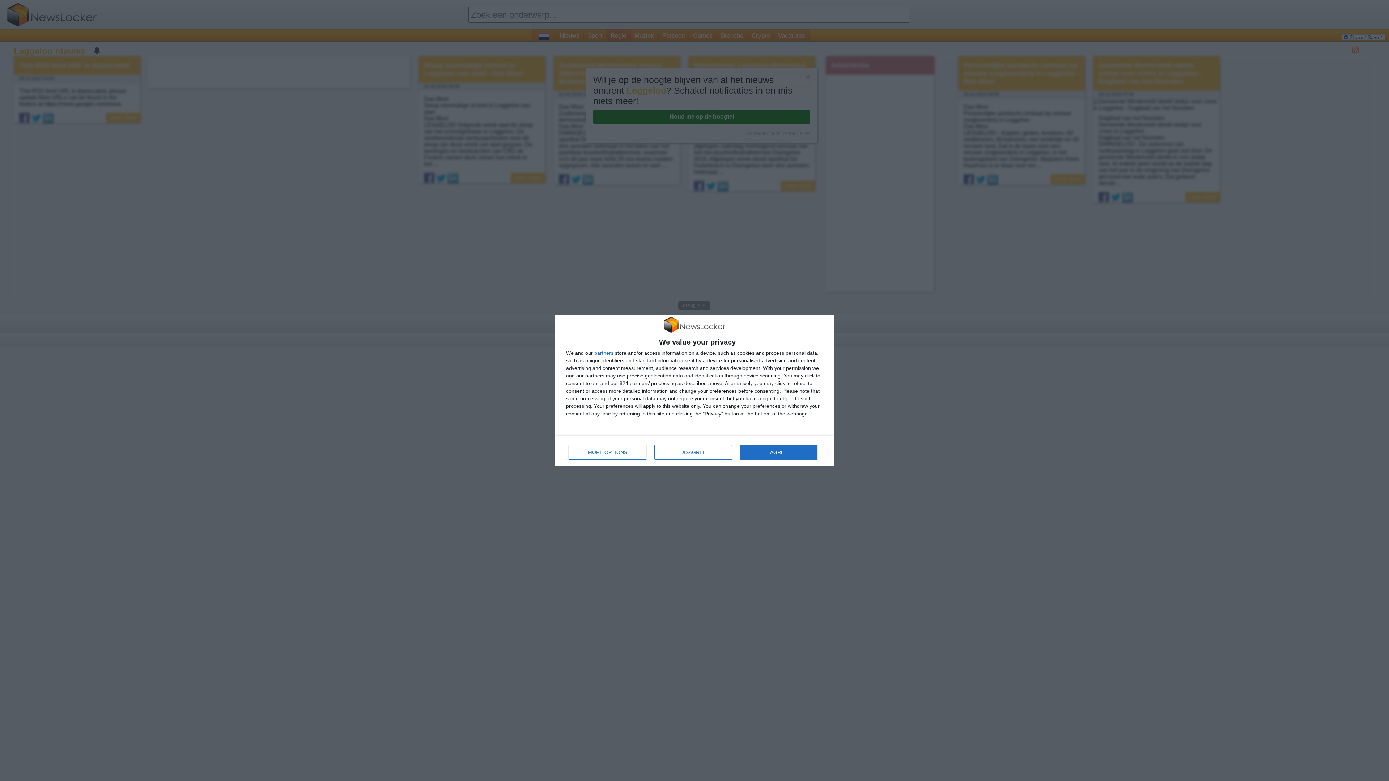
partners (603, 352)
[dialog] (694, 390)
